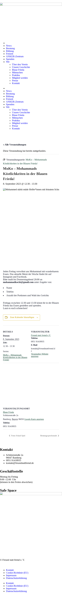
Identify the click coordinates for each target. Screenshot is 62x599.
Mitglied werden (20, 78)
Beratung (10, 48)
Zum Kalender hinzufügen (22, 317)
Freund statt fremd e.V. (41, 335)
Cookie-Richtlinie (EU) (17, 572)
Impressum (11, 575)
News (9, 45)
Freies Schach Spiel (18, 436)
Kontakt (16, 83)
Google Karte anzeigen (34, 419)
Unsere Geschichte (21, 67)
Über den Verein (20, 64)
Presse (15, 80)
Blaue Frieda (18, 70)
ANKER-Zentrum (14, 56)
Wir (7, 61)
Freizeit (9, 53)
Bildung (10, 51)
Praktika (16, 75)
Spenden (10, 59)
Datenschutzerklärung (16, 578)
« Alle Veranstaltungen (14, 144)
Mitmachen (17, 72)
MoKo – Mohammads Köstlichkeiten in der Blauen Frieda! (15, 357)
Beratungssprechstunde (48, 436)
